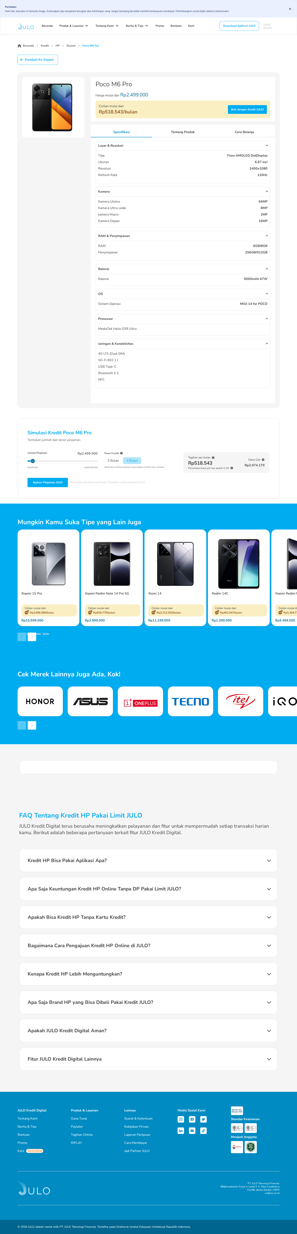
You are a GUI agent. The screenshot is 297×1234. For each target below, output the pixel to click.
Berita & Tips (134, 26)
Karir (191, 26)
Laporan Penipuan (137, 1135)
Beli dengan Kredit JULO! (247, 109)
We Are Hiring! (35, 1151)
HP (58, 46)
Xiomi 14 (154, 593)
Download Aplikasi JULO (239, 26)
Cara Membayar (135, 1143)
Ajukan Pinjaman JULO (48, 482)
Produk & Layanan (71, 26)
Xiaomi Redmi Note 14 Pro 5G (107, 593)
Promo (160, 26)
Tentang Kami (105, 26)
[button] (32, 637)
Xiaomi (71, 46)
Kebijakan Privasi (136, 1126)
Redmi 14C (220, 593)
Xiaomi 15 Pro (31, 593)
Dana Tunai (79, 1118)
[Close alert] (290, 9)
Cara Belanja (244, 132)
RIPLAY (76, 1143)
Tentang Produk (183, 132)
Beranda (47, 26)
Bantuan (176, 26)
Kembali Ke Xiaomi (39, 60)
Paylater (77, 1126)
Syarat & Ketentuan (138, 1118)
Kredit (45, 46)
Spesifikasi (121, 132)
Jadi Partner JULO (137, 1151)
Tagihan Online (82, 1135)
